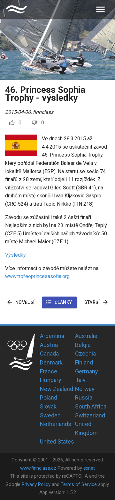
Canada (49, 353)
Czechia (85, 353)
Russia (83, 397)
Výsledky (15, 255)
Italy (80, 380)
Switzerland (90, 415)
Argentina (52, 336)
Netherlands (55, 424)
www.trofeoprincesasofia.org (37, 276)
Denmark (51, 362)
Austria (49, 345)
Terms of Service (79, 484)
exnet (89, 468)
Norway (85, 389)
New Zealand (56, 389)
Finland (84, 362)
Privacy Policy (36, 484)
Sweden (50, 415)
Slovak (48, 406)
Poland (48, 397)
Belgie (83, 345)
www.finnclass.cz (38, 468)
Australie (86, 336)
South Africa (90, 406)
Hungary (50, 380)
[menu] (100, 9)
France (48, 371)
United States (57, 441)
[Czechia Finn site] (16, 9)
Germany (86, 371)
